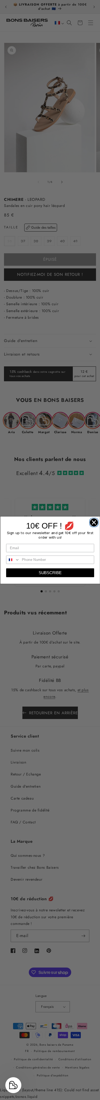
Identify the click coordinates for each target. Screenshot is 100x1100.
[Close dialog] (92, 521)
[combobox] (12, 560)
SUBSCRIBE (50, 572)
